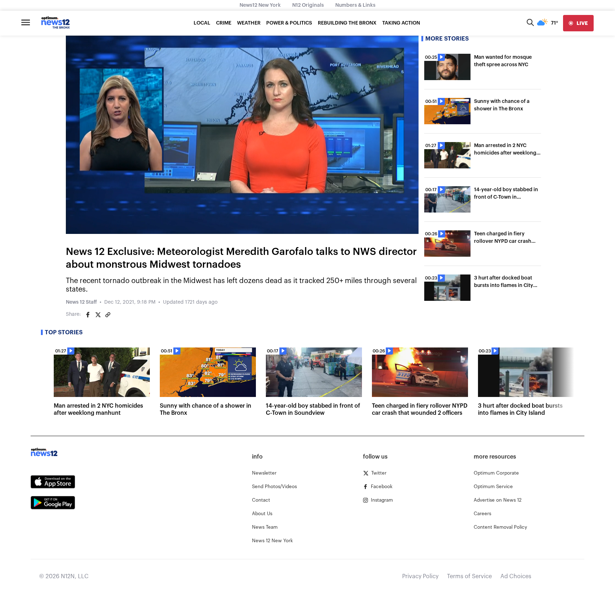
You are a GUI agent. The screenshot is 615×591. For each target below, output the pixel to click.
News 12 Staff (81, 302)
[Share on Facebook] (88, 315)
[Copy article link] (108, 315)
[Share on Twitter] (98, 315)
